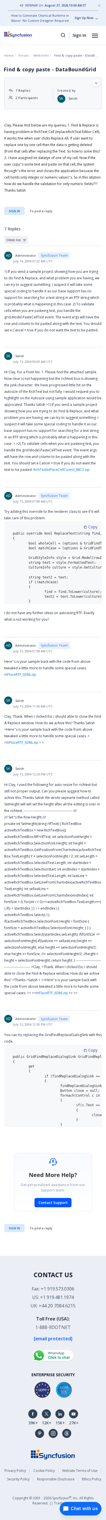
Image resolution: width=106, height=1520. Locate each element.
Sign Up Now (84, 18)
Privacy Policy (15, 1470)
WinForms (41, 55)
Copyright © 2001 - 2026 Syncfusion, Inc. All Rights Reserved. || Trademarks (53, 1500)
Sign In (79, 35)
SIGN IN (14, 1228)
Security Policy (18, 1479)
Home (9, 55)
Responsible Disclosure (56, 1479)
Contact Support (53, 1202)
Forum (23, 55)
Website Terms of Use (80, 1470)
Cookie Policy (44, 1470)
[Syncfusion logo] (24, 34)
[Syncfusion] (53, 1454)
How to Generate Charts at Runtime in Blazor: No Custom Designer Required (40, 18)
